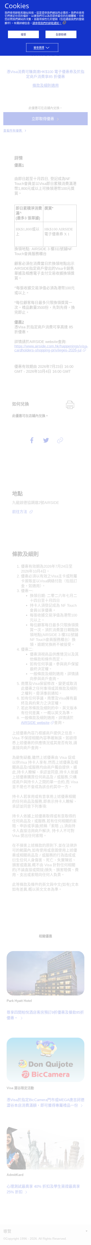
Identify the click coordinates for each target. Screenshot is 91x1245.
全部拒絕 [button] (61, 34)
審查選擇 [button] (39, 48)
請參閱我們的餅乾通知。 (47, 23)
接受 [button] (23, 34)
